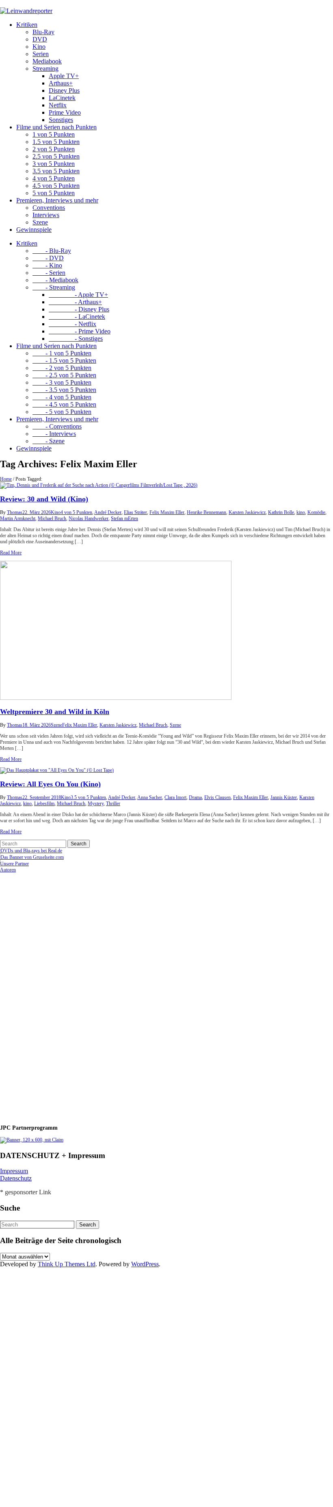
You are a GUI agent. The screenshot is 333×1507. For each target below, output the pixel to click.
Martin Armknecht (17, 518)
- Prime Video (79, 331)
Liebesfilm (44, 803)
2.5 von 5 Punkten (56, 156)
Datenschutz (16, 1178)
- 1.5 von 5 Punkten (64, 360)
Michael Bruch (52, 518)
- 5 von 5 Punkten (61, 411)
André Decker (107, 512)
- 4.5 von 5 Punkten (64, 404)
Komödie (316, 512)
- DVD (48, 258)
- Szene (48, 441)
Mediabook (47, 61)
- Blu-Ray (51, 250)
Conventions (48, 207)
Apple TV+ (64, 75)
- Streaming (53, 287)
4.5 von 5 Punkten (56, 185)
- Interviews (54, 433)
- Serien (48, 272)
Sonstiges (61, 119)
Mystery (96, 803)
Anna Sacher (149, 797)
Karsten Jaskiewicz (247, 512)
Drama (195, 797)
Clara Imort (175, 797)
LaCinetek (62, 97)
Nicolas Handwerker (88, 518)
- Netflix (72, 323)
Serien (40, 53)
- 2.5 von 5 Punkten (64, 375)
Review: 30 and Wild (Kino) (44, 499)
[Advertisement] (52, 995)
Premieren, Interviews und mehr (57, 200)
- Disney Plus (79, 309)
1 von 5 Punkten (53, 134)
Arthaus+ (61, 83)
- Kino (47, 265)
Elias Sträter (135, 512)
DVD (39, 39)
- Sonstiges (76, 338)
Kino (38, 46)
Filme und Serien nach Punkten (56, 127)
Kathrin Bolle (281, 512)
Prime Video (65, 112)
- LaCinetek (77, 316)
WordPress (145, 1264)
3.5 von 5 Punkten (56, 171)
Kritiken (26, 24)
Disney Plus (64, 90)
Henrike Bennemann (206, 512)
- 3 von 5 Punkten (61, 382)
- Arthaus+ (75, 301)
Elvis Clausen (217, 797)
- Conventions (57, 426)
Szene (40, 222)
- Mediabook (55, 280)
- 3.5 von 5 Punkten (64, 389)
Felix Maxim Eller (166, 512)
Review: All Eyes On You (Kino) (50, 784)
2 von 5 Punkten (53, 149)
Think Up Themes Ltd (66, 1264)
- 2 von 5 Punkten (61, 367)
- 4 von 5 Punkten (61, 397)
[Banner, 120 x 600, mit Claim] (31, 1140)
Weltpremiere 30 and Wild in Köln (54, 712)
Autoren (8, 870)
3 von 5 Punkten (53, 163)
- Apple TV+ (78, 294)
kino (300, 512)
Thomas (14, 512)
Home (6, 479)
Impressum (14, 1170)
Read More (11, 552)
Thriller (113, 803)
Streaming (45, 68)
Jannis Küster (283, 797)
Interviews (45, 214)
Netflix (58, 105)
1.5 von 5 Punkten (56, 141)
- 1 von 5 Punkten (61, 353)
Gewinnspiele (34, 229)
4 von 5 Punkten (53, 178)
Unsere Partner (14, 864)
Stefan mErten (124, 518)
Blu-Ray (43, 31)
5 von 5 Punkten (53, 192)
